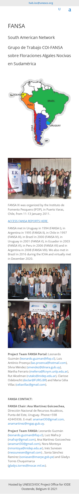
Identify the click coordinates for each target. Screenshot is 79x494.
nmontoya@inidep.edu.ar (25, 448)
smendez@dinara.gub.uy (43, 367)
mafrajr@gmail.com (22, 439)
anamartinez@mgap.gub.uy (26, 423)
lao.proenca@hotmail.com (48, 363)
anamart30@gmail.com (48, 419)
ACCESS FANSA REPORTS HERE (28, 221)
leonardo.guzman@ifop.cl (37, 358)
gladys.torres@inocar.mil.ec (27, 465)
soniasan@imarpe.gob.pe (36, 457)
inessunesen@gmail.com (25, 452)
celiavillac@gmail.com (30, 384)
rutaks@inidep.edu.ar (41, 376)
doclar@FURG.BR (34, 380)
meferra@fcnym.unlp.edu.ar (48, 371)
